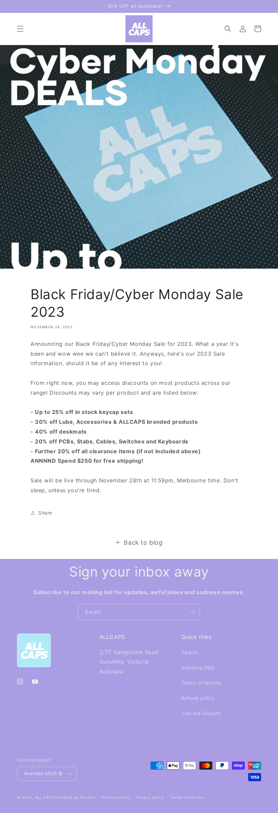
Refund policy (198, 698)
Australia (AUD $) (43, 773)
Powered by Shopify (75, 797)
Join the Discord (201, 713)
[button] (20, 28)
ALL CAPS (44, 797)
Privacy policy (150, 797)
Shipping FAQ (197, 667)
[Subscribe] (192, 612)
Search (189, 652)
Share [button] (45, 513)
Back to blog (143, 542)
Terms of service (201, 683)
